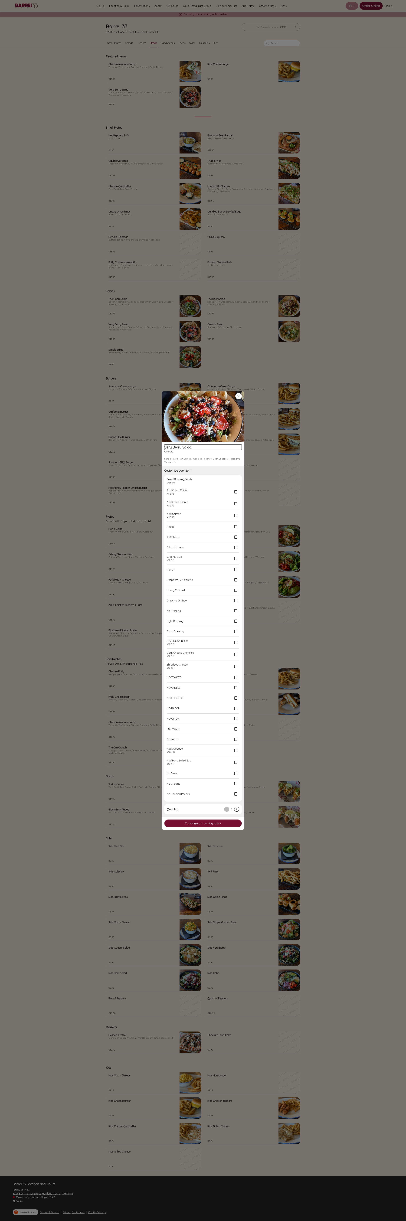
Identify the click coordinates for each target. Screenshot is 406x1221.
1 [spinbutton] (231, 809)
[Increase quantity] (236, 809)
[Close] (238, 396)
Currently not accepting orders (203, 823)
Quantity (172, 809)
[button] (203, 416)
